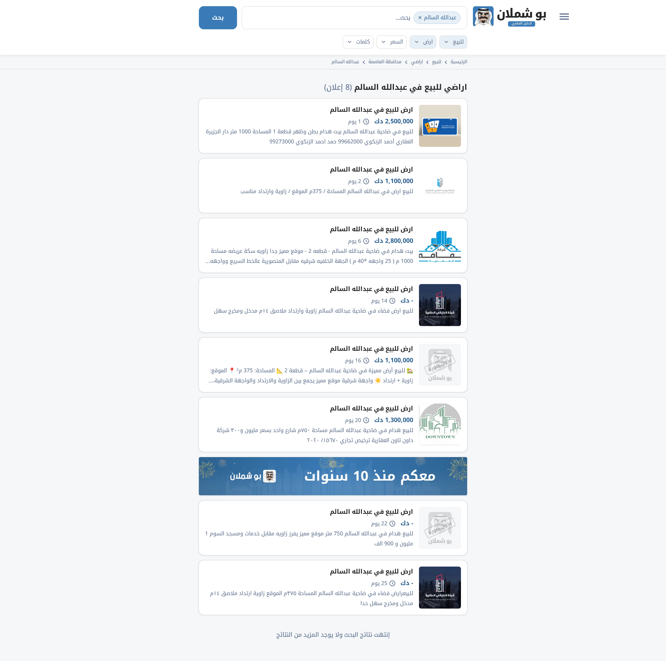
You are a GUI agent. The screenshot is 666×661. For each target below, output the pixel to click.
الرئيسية (459, 61)
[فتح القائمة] (564, 16)
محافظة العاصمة (385, 61)
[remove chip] (420, 17)
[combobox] (354, 17)
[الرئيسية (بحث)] (509, 16)
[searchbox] (376, 17)
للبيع (436, 61)
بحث (218, 18)
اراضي (417, 61)
